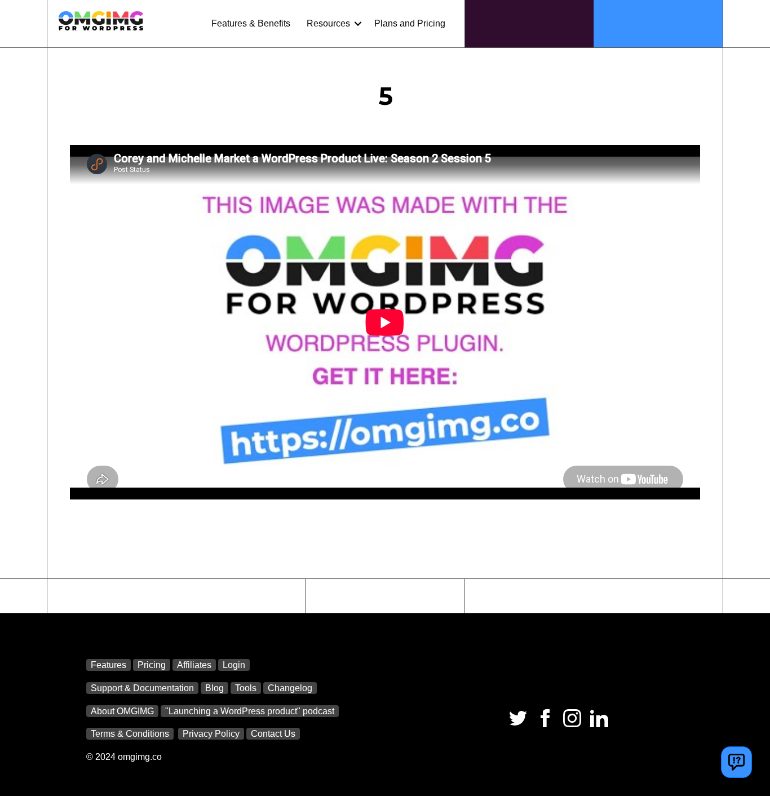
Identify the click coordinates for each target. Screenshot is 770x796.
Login (234, 665)
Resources (328, 23)
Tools (245, 688)
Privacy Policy (211, 733)
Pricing (152, 665)
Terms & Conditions (130, 733)
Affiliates (194, 665)
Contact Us (273, 733)
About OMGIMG (122, 711)
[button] (358, 23)
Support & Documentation (142, 688)
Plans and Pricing (409, 23)
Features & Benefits (250, 23)
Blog (214, 688)
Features (108, 665)
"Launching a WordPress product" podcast (249, 711)
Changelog (290, 688)
